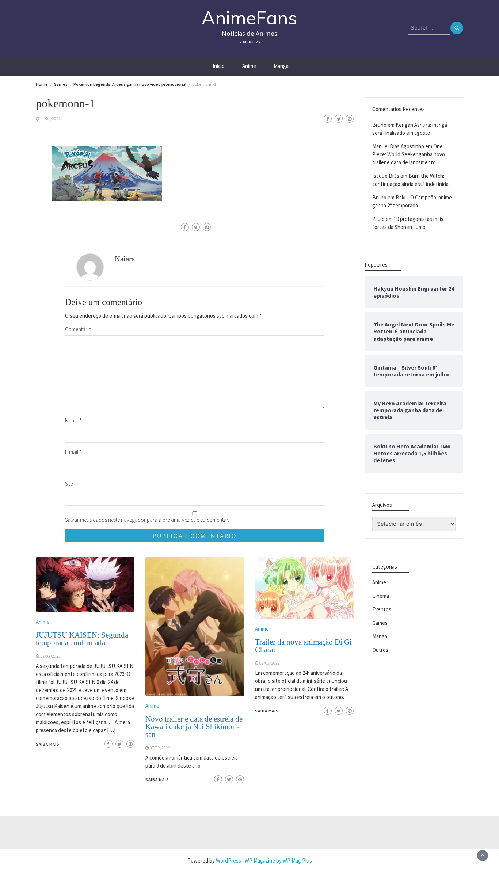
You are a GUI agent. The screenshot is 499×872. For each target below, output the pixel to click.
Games (380, 622)
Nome (73, 420)
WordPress (228, 860)
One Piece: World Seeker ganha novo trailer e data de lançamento (408, 154)
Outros (380, 649)
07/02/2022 (160, 747)
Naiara (125, 259)
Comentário (78, 329)
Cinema (380, 595)
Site (69, 483)
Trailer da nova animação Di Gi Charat (303, 646)
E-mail (73, 451)
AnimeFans (249, 17)
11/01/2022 (50, 118)
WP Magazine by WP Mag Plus (278, 860)
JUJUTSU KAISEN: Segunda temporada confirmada (82, 639)
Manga (281, 65)
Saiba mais (48, 744)
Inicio (219, 65)
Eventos (381, 609)
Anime (249, 65)
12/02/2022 (50, 656)
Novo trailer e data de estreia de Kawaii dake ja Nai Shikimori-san (194, 727)
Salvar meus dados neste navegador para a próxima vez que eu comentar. (147, 519)
